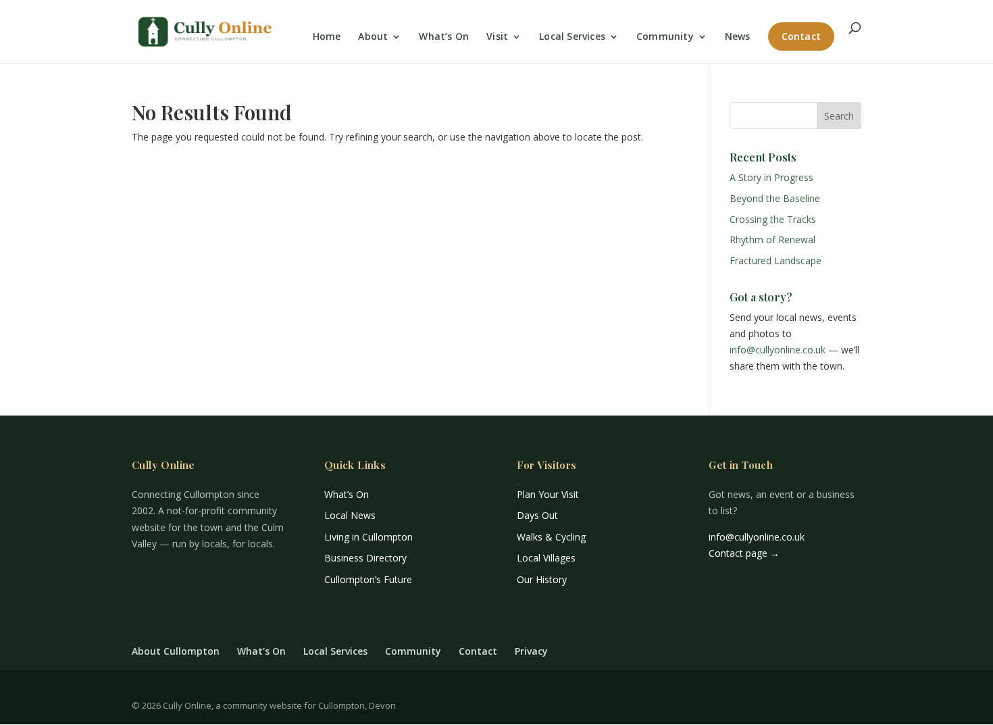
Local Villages (546, 557)
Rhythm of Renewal (772, 239)
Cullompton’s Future (368, 579)
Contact (801, 36)
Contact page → (744, 553)
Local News (350, 515)
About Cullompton (176, 651)
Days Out (537, 515)
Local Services (572, 37)
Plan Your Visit (548, 494)
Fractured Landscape (775, 260)
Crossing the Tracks (773, 219)
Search (839, 115)
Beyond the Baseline (775, 198)
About (373, 37)
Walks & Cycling (551, 536)
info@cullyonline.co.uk (777, 349)
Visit (497, 37)
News (737, 37)
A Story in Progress (771, 177)
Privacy (531, 651)
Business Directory (365, 557)
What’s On (444, 37)
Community (665, 37)
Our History (542, 579)
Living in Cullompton (368, 536)
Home (327, 37)
